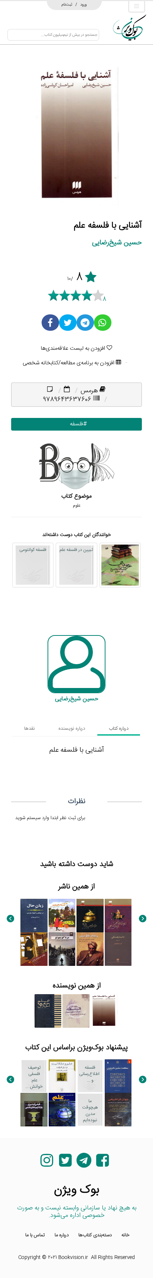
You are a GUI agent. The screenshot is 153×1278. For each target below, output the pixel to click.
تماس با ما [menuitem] (35, 1235)
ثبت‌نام (67, 4)
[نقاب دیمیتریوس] (34, 949)
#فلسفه (77, 424)
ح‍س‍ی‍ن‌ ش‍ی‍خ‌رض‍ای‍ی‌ (117, 243)
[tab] (118, 728)
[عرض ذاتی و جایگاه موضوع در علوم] (120, 565)
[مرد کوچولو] (62, 949)
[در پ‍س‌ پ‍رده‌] (90, 915)
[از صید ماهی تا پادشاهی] (118, 915)
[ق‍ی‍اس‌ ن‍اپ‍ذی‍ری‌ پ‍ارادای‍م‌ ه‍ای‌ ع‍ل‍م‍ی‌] (34, 1109)
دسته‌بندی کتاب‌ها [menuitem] (95, 1235)
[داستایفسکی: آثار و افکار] (118, 949)
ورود (83, 4)
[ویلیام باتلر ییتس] (90, 949)
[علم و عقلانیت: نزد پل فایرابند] (62, 1076)
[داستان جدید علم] (62, 1109)
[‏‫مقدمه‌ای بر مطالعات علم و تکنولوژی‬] (118, 1076)
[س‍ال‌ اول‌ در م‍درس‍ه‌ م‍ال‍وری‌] (62, 915)
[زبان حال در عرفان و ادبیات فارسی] (34, 915)
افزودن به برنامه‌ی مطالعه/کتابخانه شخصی (69, 363)
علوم (77, 505)
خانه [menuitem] (125, 1235)
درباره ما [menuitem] (62, 1235)
